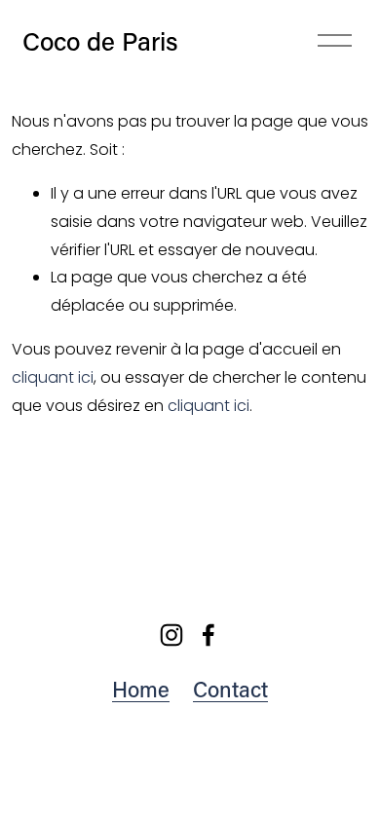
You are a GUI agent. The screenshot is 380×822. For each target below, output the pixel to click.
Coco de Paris (100, 40)
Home (141, 689)
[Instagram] (171, 635)
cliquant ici (53, 377)
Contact (230, 689)
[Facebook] (208, 635)
